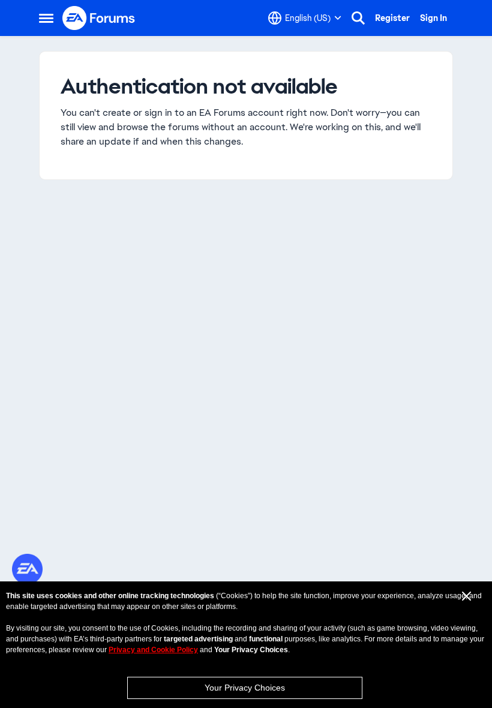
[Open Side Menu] (46, 18)
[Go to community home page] (99, 18)
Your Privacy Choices (245, 687)
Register (392, 18)
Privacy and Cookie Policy (153, 650)
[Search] (358, 18)
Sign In (433, 18)
